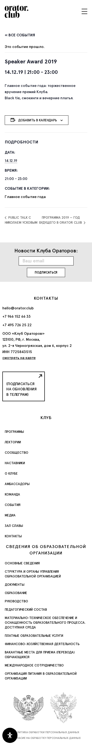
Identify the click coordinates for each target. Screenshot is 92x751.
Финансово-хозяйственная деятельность (42, 644)
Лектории (13, 442)
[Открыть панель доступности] (9, 735)
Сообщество (16, 452)
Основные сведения (22, 563)
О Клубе (11, 473)
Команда (12, 494)
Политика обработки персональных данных (46, 732)
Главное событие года (25, 196)
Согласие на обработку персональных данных (46, 738)
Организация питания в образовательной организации (41, 676)
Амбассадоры (17, 484)
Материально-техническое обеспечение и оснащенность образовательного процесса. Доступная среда (45, 622)
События (13, 505)
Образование (16, 593)
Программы (14, 432)
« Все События (20, 35)
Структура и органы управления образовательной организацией (33, 574)
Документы (15, 584)
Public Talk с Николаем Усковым (21, 220)
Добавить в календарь (37, 120)
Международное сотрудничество (34, 665)
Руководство (16, 601)
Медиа (10, 515)
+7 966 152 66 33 (16, 316)
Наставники (15, 463)
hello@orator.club (18, 308)
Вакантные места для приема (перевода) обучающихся (40, 654)
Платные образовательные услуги (34, 636)
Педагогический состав (26, 609)
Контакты (13, 536)
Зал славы (14, 526)
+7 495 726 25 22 (17, 325)
